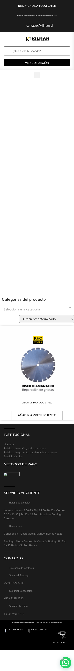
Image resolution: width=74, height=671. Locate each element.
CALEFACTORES (39, 630)
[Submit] (8, 51)
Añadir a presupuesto (37, 415)
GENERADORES (15, 630)
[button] (37, 75)
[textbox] (37, 309)
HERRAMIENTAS (60, 643)
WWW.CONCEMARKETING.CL (52, 622)
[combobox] (37, 307)
